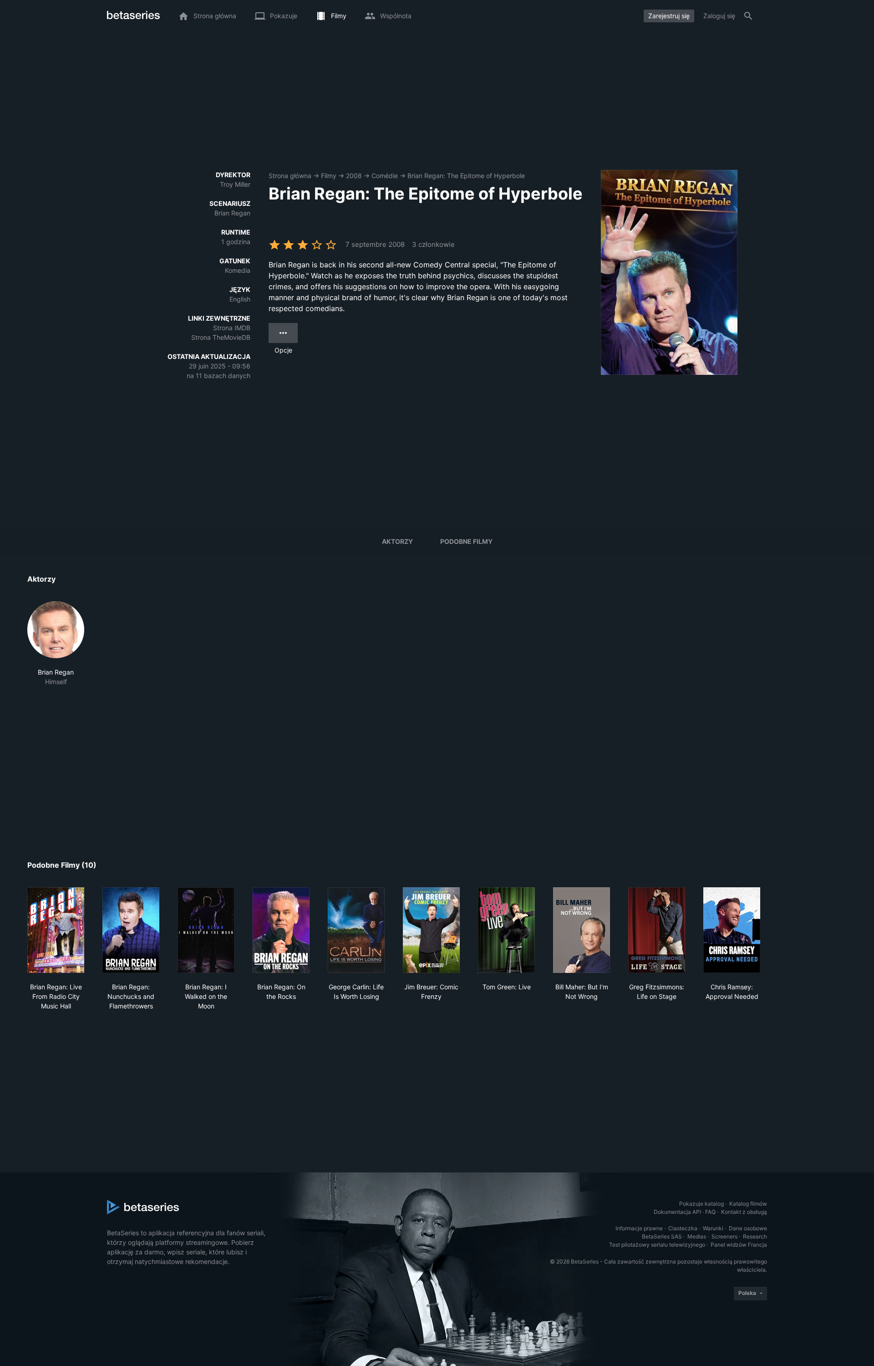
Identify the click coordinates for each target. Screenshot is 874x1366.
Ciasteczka (682, 1228)
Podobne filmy (466, 541)
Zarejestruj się (669, 16)
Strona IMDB (231, 328)
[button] (55, 643)
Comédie (384, 175)
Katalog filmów (748, 1203)
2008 (354, 175)
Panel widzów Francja (739, 1244)
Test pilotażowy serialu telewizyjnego (657, 1244)
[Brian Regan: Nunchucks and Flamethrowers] (130, 930)
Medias (696, 1236)
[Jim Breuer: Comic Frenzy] (431, 930)
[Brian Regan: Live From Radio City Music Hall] (55, 930)
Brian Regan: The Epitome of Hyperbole (466, 175)
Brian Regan (232, 213)
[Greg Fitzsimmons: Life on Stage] (656, 930)
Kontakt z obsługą (744, 1211)
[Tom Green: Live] (506, 930)
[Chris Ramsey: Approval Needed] (731, 930)
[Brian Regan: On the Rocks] (281, 930)
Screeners (724, 1236)
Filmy (328, 175)
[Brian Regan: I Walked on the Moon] (206, 930)
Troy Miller (235, 184)
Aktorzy (397, 541)
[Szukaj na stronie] (748, 16)
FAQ (710, 1211)
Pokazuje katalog (701, 1203)
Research (755, 1236)
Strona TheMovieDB (220, 337)
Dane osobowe (748, 1228)
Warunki (713, 1228)
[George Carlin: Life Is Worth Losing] (356, 930)
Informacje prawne (639, 1228)
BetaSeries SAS (662, 1236)
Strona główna (290, 175)
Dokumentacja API (677, 1211)
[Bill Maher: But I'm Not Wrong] (581, 930)
